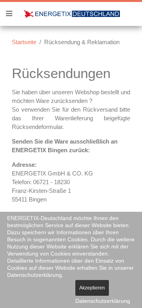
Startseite (24, 42)
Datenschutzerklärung (102, 301)
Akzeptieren (92, 288)
